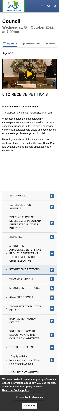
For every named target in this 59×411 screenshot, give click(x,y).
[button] (42, 6)
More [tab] (52, 43)
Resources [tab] (33, 43)
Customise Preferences (29, 397)
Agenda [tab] (11, 43)
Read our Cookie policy (15, 390)
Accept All (29, 405)
